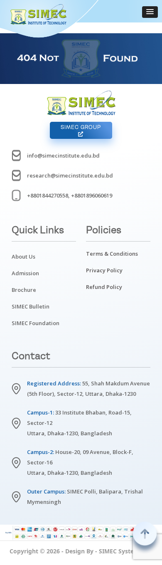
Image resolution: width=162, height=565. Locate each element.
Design (75, 551)
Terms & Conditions (112, 253)
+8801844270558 (47, 195)
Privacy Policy (104, 270)
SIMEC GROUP (81, 127)
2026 (53, 551)
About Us (23, 256)
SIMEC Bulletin (30, 306)
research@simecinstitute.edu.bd (70, 175)
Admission (25, 273)
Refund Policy (104, 287)
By (89, 551)
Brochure (24, 290)
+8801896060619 (91, 195)
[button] (150, 12)
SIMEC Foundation (35, 323)
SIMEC (108, 551)
